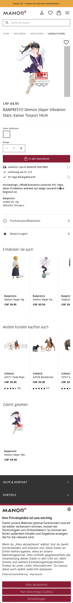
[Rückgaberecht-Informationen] (68, 177)
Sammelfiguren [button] (56, 33)
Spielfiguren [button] (36, 33)
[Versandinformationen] (68, 167)
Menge (6, 142)
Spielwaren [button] (19, 33)
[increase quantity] (21, 148)
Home (6, 33)
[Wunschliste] (66, 42)
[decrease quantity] (6, 148)
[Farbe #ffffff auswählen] (6, 134)
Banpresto (9, 198)
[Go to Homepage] (15, 13)
